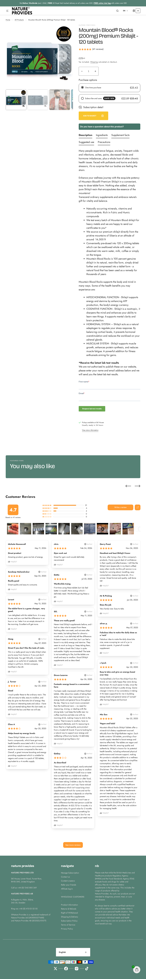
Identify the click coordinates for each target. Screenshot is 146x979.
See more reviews (73, 845)
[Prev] (128, 486)
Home (8, 20)
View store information (90, 430)
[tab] (85, 135)
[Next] (137, 486)
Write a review (120, 507)
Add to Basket (89, 116)
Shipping (94, 62)
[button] (7, 11)
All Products (19, 20)
